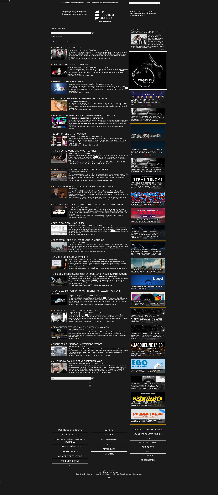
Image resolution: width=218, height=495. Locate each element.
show (107, 163)
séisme (75, 109)
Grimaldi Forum (80, 59)
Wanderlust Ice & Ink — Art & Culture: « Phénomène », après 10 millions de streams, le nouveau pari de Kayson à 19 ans (146, 152)
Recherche (61, 28)
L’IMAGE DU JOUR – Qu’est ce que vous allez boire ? (81, 169)
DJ (78, 126)
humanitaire (80, 372)
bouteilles (84, 180)
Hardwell (82, 126)
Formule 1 (88, 355)
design (77, 304)
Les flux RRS (148, 456)
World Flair (110, 321)
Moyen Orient (109, 439)
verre (110, 180)
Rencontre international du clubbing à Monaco (81, 327)
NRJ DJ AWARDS (112, 126)
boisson (77, 180)
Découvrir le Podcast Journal (73, 3)
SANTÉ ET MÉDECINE (70, 447)
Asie (109, 444)
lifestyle (99, 180)
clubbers (77, 162)
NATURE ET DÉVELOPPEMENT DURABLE (70, 440)
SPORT (70, 466)
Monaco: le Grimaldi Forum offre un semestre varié (83, 186)
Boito (70, 197)
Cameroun (72, 372)
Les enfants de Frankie (79, 199)
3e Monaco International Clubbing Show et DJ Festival (84, 115)
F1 (83, 355)
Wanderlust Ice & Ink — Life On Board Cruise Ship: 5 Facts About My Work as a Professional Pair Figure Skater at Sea (146, 169)
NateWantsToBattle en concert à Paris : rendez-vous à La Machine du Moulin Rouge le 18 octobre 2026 (146, 403)
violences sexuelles (99, 251)
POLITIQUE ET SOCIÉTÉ (70, 430)
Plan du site (148, 447)
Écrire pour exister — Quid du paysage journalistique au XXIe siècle (146, 32)
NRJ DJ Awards (102, 59)
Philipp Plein (100, 163)
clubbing (71, 145)
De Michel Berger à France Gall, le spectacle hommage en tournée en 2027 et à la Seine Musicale (147, 303)
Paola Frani (91, 163)
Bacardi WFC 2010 (80, 216)
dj (69, 59)
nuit (109, 59)
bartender (90, 216)
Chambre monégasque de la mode (79, 268)
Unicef (90, 251)
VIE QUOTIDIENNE (70, 461)
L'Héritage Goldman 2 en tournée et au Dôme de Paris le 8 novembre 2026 (146, 220)
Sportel (110, 199)
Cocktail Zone (97, 321)
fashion (102, 162)
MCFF (118, 162)
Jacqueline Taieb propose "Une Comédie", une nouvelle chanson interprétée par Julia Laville (146, 353)
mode (70, 163)
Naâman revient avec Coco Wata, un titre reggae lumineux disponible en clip (147, 270)
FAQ (148, 451)
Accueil (53, 28)
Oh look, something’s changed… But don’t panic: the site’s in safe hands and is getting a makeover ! (143, 13)
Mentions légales (147, 443)
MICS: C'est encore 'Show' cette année (75, 151)
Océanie (109, 454)
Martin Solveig (91, 126)
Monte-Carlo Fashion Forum (118, 268)
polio (81, 251)
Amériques (109, 449)
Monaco (93, 59)
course (77, 355)
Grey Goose (108, 216)
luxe (82, 304)
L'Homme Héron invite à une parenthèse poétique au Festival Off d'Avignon (146, 421)
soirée (110, 285)
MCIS (115, 216)
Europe (109, 430)
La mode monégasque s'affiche (70, 257)
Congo (71, 251)
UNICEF (110, 372)
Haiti (70, 109)
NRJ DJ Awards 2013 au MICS (68, 81)
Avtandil (71, 162)
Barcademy (78, 321)
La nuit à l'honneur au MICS (68, 48)
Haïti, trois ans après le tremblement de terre (80, 98)
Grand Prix (96, 355)
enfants (76, 251)
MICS (88, 59)
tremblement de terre (84, 109)
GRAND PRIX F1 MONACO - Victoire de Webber (78, 344)
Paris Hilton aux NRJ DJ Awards (70, 64)
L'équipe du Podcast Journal (148, 434)
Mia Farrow (103, 372)
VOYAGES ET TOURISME (70, 456)
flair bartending (99, 216)
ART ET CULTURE (70, 435)
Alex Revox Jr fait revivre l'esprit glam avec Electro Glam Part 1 (146, 203)
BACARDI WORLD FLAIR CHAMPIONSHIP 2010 (75, 310)
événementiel (95, 162)
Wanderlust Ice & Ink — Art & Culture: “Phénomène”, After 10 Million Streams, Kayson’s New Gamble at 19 (146, 136)
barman (71, 180)
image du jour (92, 180)
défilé (93, 268)
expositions (76, 197)
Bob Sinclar (72, 126)
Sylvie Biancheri (118, 199)
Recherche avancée (57, 37)
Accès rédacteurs (110, 3)
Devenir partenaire (94, 3)
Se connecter (148, 460)
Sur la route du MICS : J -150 (68, 223)
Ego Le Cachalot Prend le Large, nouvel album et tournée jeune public (147, 371)
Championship (87, 321)
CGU (148, 438)
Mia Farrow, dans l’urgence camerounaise (77, 361)
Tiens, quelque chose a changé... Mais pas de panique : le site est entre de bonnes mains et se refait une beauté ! (74, 12)
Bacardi (71, 216)
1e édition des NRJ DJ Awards (69, 134)
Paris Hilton (89, 76)
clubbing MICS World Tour (77, 234)
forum (72, 59)
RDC (85, 251)
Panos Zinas (83, 163)
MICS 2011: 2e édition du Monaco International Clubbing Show (88, 205)
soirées (105, 180)
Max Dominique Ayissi (92, 372)
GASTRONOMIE (70, 451)
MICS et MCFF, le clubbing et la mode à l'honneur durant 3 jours (90, 274)
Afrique (109, 435)
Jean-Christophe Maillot (109, 197)
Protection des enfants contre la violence (78, 240)
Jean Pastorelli (96, 197)
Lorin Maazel (92, 199)
